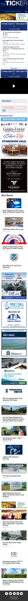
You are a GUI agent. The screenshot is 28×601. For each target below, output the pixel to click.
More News (6, 195)
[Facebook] (6, 593)
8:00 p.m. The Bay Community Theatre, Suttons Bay (13, 61)
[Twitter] (10, 593)
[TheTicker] (14, 3)
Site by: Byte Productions (14, 598)
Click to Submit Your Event (14, 119)
